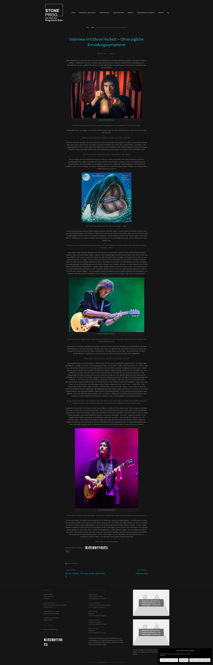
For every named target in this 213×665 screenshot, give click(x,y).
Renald (113, 53)
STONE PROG (102, 662)
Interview (74, 563)
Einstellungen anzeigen (200, 660)
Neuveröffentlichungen (145, 12)
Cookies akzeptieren (169, 660)
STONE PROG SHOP (118, 12)
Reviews (161, 12)
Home (73, 12)
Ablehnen (184, 660)
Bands (130, 12)
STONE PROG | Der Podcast (87, 12)
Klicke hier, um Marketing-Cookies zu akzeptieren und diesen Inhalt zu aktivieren (151, 602)
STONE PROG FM (104, 12)
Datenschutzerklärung (50, 629)
